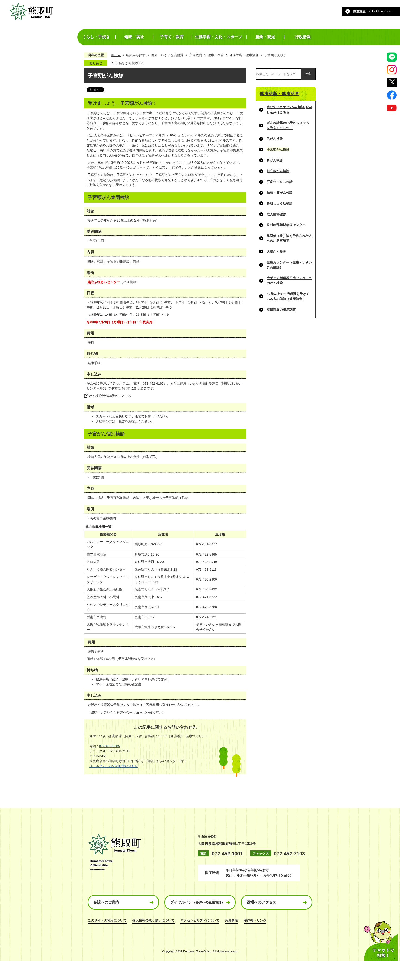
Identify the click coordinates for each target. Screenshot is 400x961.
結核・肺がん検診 (280, 192)
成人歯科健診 (276, 214)
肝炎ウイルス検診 (280, 182)
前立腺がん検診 (278, 171)
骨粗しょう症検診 (280, 203)
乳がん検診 (275, 138)
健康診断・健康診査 (244, 55)
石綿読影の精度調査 (281, 309)
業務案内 (195, 55)
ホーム (116, 55)
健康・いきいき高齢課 (167, 55)
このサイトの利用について (107, 920)
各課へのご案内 (106, 902)
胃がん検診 (275, 160)
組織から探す (136, 55)
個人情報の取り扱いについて (153, 920)
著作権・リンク (255, 920)
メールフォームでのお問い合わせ (113, 766)
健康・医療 (216, 55)
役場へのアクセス (261, 902)
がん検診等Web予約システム (110, 396)
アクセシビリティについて (199, 920)
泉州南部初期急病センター (286, 225)
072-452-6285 (109, 746)
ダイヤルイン (197, 902)
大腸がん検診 (276, 251)
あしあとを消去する (141, 63)
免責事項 (231, 920)
